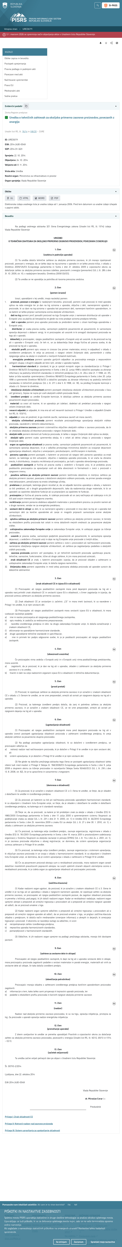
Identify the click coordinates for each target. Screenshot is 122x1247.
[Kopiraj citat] (26, 106)
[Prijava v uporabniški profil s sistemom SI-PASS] (111, 5)
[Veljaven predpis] (6, 117)
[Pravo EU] (114, 250)
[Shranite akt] (106, 43)
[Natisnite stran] (117, 43)
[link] (10, 29)
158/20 (33, 131)
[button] (61, 106)
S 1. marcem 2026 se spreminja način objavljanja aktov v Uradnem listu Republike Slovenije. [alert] (51, 34)
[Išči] (97, 5)
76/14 (24, 131)
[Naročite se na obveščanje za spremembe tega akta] (100, 43)
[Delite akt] (111, 43)
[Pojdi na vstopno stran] (12, 8)
